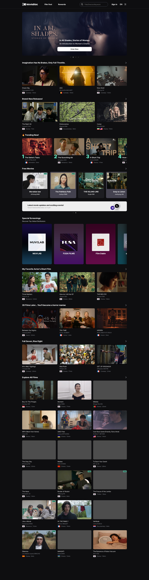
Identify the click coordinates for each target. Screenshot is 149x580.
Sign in (114, 4)
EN (121, 4)
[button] (70, 57)
